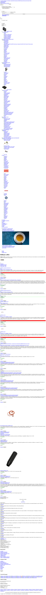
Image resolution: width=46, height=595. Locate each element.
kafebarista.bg (36, 590)
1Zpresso (5, 156)
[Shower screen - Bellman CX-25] (5, 476)
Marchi (3, 155)
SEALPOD (5, 205)
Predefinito (1, 263)
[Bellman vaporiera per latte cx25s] (23, 267)
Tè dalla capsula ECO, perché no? (7, 245)
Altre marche (6, 73)
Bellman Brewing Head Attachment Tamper (6, 381)
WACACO (5, 213)
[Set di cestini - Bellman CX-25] (5, 482)
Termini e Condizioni (3, 554)
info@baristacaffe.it (3, 1)
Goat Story (5, 186)
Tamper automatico (6, 93)
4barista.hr (26, 589)
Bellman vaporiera (6, 133)
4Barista (5, 158)
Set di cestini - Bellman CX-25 (4, 483)
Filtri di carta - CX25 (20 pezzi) (4, 435)
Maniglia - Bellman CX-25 (4, 470)
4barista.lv (8, 590)
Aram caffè (5, 60)
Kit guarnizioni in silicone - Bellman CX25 (6, 425)
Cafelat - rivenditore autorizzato (4, 557)
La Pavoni (5, 48)
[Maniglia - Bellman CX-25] (11, 469)
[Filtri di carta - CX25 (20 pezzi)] (5, 434)
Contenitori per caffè (7, 127)
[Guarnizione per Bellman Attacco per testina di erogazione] (9, 387)
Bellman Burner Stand (3, 441)
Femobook (5, 81)
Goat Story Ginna (6, 53)
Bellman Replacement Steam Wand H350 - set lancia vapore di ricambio (10, 373)
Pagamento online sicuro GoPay (4, 553)
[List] (0, 262)
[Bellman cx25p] (2, 278)
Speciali (28, 0)
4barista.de (19, 589)
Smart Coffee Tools (6, 58)
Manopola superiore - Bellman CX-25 (5, 492)
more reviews (23, 501)
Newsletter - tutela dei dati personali (5, 564)
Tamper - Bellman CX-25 (4, 303)
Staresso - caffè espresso (7, 35)
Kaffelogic (5, 216)
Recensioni (16, 0)
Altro (4, 116)
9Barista (5, 50)
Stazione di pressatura (7, 104)
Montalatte (7, 129)
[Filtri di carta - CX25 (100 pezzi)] (5, 354)
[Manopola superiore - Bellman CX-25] (6, 491)
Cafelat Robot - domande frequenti (7, 229)
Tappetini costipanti (6, 101)
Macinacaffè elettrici (7, 66)
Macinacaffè (8, 62)
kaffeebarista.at (27, 590)
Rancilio (5, 218)
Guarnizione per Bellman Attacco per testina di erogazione (8, 388)
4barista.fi (5, 590)
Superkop (5, 61)
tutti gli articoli (4, 247)
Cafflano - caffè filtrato (7, 36)
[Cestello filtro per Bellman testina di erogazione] (7, 362)
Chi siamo (1, 0)
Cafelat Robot (6, 41)
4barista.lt (11, 590)
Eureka (5, 75)
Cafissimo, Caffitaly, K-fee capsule (9, 147)
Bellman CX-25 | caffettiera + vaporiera (6, 333)
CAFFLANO (6, 168)
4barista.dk (37, 589)
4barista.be (33, 589)
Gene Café (5, 184)
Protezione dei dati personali (4, 563)
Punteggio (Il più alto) (3, 264)
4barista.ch (18, 590)
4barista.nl (30, 589)
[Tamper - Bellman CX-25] (4, 301)
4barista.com (23, 589)
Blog (14, 0)
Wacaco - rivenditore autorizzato (5, 556)
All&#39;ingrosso (20, 0)
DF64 (5, 173)
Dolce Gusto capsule (7, 140)
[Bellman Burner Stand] (3, 440)
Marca (3, 251)
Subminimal (5, 132)
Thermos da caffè (6, 125)
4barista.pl (15, 589)
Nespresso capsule (6, 145)
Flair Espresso (6, 183)
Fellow (5, 78)
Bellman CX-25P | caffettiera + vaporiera (6, 316)
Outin (5, 33)
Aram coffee (6, 161)
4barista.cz (5, 589)
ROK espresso (6, 47)
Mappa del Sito (2, 565)
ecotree (5, 176)
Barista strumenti (9, 89)
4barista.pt (1, 590)
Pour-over (5, 55)
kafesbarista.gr (32, 590)
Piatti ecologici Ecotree (7, 124)
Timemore (5, 76)
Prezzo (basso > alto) (3, 266)
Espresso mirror (6, 111)
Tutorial (1, 569)
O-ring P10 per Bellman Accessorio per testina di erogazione (9, 395)
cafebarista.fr (22, 590)
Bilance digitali (6, 96)
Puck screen (5, 98)
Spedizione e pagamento (6, 0)
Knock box (5, 103)
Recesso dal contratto (3, 562)
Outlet (30, 0)
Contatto (12, 0)
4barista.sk (1, 589)
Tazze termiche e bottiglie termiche (9, 122)
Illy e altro (5, 154)
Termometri (5, 109)
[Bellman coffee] (3, 577)
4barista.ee (15, 590)
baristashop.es (41, 590)
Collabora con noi (2, 555)
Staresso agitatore (6, 135)
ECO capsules (6, 175)
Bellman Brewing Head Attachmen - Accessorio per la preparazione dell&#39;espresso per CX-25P (14, 345)
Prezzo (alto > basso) (3, 265)
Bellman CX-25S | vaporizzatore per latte (6, 269)
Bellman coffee (6, 45)
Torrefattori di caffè (6, 119)
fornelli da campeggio (7, 38)
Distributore (5, 95)
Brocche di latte (6, 106)
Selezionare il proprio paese (6, 7)
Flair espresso (6, 43)
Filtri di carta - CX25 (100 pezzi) (5, 355)
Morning (5, 200)
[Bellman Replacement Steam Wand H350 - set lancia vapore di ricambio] (11, 372)
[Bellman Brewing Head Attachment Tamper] (7, 380)
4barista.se (40, 589)
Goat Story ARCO (6, 83)
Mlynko (5, 195)
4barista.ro (12, 589)
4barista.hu (8, 589)
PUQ (4, 202)
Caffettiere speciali (10, 39)
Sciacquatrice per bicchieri (7, 114)
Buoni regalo (25, 0)
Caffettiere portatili (9, 31)
